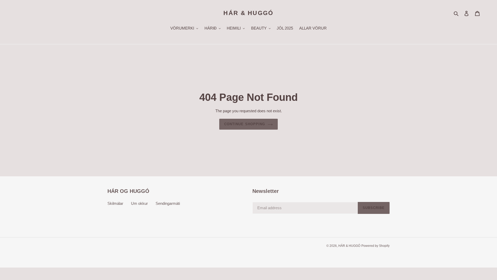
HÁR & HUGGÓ (248, 13)
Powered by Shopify (375, 246)
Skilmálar (115, 203)
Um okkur (139, 203)
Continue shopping (244, 124)
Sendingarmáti (168, 203)
